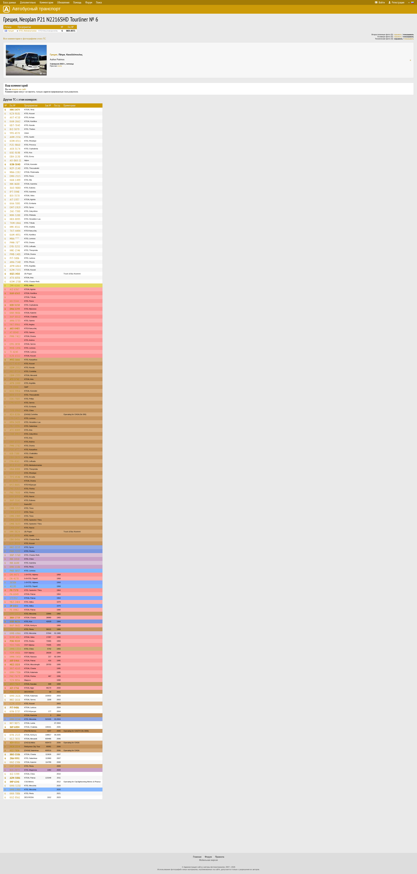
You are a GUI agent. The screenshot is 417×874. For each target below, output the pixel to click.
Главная (197, 857)
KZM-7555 (15, 269)
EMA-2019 (15, 520)
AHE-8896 (15, 535)
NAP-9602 (15, 625)
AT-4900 (14, 504)
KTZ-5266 (15, 715)
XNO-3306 (15, 754)
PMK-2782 (15, 445)
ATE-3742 (15, 379)
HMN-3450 (15, 656)
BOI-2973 (15, 770)
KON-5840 (15, 164)
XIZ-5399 (14, 773)
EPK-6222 (15, 402)
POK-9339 (15, 641)
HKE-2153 (15, 547)
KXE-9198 (15, 152)
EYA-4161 (15, 461)
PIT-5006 (14, 258)
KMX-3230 (15, 785)
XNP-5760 (15, 555)
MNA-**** (14, 238)
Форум (208, 857)
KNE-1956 (15, 629)
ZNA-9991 (15, 758)
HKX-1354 (15, 746)
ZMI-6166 (15, 285)
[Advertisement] (208, 827)
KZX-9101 (15, 113)
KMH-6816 (15, 613)
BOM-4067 (15, 637)
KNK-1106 (15, 566)
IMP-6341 (15, 781)
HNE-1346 (15, 250)
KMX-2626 (15, 695)
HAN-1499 (15, 180)
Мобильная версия (208, 860)
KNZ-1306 (15, 762)
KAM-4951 (15, 234)
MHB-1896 (15, 348)
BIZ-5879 (14, 129)
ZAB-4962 (15, 434)
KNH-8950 (15, 496)
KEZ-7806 (15, 750)
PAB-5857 (15, 570)
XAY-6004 (14, 727)
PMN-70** (15, 242)
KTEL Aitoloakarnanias (38, 31)
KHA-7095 (15, 203)
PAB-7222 (15, 551)
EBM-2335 (15, 375)
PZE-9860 (15, 144)
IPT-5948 (14, 191)
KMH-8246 (15, 719)
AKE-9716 (15, 371)
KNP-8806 (15, 766)
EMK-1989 (15, 516)
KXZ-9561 (15, 797)
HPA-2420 (15, 422)
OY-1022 (14, 605)
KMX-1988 (15, 789)
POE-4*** (14, 449)
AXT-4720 (15, 117)
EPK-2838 (15, 344)
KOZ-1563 (15, 473)
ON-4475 (14, 574)
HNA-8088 (15, 469)
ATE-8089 (15, 430)
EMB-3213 (15, 508)
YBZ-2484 (15, 602)
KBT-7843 (15, 125)
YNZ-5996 (15, 426)
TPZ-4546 (15, 477)
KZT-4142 (15, 363)
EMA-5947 (15, 527)
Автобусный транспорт (36, 8)
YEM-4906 (15, 652)
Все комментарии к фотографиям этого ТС (24, 38)
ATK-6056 (15, 277)
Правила (219, 857)
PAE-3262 (15, 488)
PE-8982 (14, 609)
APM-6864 (15, 266)
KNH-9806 (15, 312)
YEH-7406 (15, 645)
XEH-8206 (15, 414)
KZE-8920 (15, 543)
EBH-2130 (15, 156)
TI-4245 (14, 351)
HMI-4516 (15, 226)
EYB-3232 (15, 246)
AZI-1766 (14, 688)
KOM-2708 (15, 281)
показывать (409, 39)
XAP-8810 (15, 316)
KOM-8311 (15, 140)
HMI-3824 (15, 531)
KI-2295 (14, 480)
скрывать (398, 34)
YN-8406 (14, 387)
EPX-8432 (15, 731)
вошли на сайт (19, 89)
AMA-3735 (15, 320)
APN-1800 (15, 383)
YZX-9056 (15, 680)
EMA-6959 (15, 512)
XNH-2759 (15, 617)
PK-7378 (14, 590)
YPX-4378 (15, 133)
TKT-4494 (15, 230)
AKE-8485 (15, 328)
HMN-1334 (15, 648)
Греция (11, 31)
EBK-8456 (15, 539)
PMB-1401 (15, 254)
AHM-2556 (15, 137)
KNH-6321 (15, 441)
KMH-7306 (15, 672)
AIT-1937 (14, 199)
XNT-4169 (15, 668)
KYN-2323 (15, 734)
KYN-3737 (15, 711)
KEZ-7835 (15, 738)
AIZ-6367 (14, 289)
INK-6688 (14, 562)
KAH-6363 (15, 293)
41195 (13, 586)
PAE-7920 (15, 492)
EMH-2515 (15, 176)
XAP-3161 (15, 500)
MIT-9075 (15, 723)
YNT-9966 (15, 324)
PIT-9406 (14, 707)
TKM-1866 (15, 223)
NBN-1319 (15, 394)
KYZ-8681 (15, 484)
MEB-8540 (15, 465)
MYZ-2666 (15, 359)
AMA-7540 (15, 262)
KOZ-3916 (15, 391)
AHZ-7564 (15, 684)
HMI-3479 (15, 109)
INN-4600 (15, 183)
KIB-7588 (15, 453)
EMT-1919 (15, 207)
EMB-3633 (15, 523)
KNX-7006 (15, 793)
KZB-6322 (15, 355)
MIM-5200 (15, 215)
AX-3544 (14, 301)
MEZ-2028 (15, 664)
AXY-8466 (14, 660)
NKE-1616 (15, 699)
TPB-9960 (15, 410)
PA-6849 (14, 594)
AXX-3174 (15, 148)
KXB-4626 (15, 621)
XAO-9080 (15, 187)
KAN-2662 (15, 121)
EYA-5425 (15, 418)
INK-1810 (14, 559)
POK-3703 (15, 691)
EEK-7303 (15, 398)
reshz (60, 66)
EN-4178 (14, 578)
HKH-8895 (15, 219)
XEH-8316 (15, 742)
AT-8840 (14, 332)
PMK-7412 (15, 336)
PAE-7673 (15, 676)
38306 (13, 582)
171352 (14, 598)
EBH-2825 (15, 457)
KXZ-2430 (15, 273)
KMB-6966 (15, 633)
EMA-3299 (15, 308)
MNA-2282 (15, 172)
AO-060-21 (15, 160)
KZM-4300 (15, 703)
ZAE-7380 (15, 211)
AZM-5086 (15, 777)
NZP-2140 (15, 168)
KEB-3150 (15, 305)
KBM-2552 (15, 367)
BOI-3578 (15, 195)
